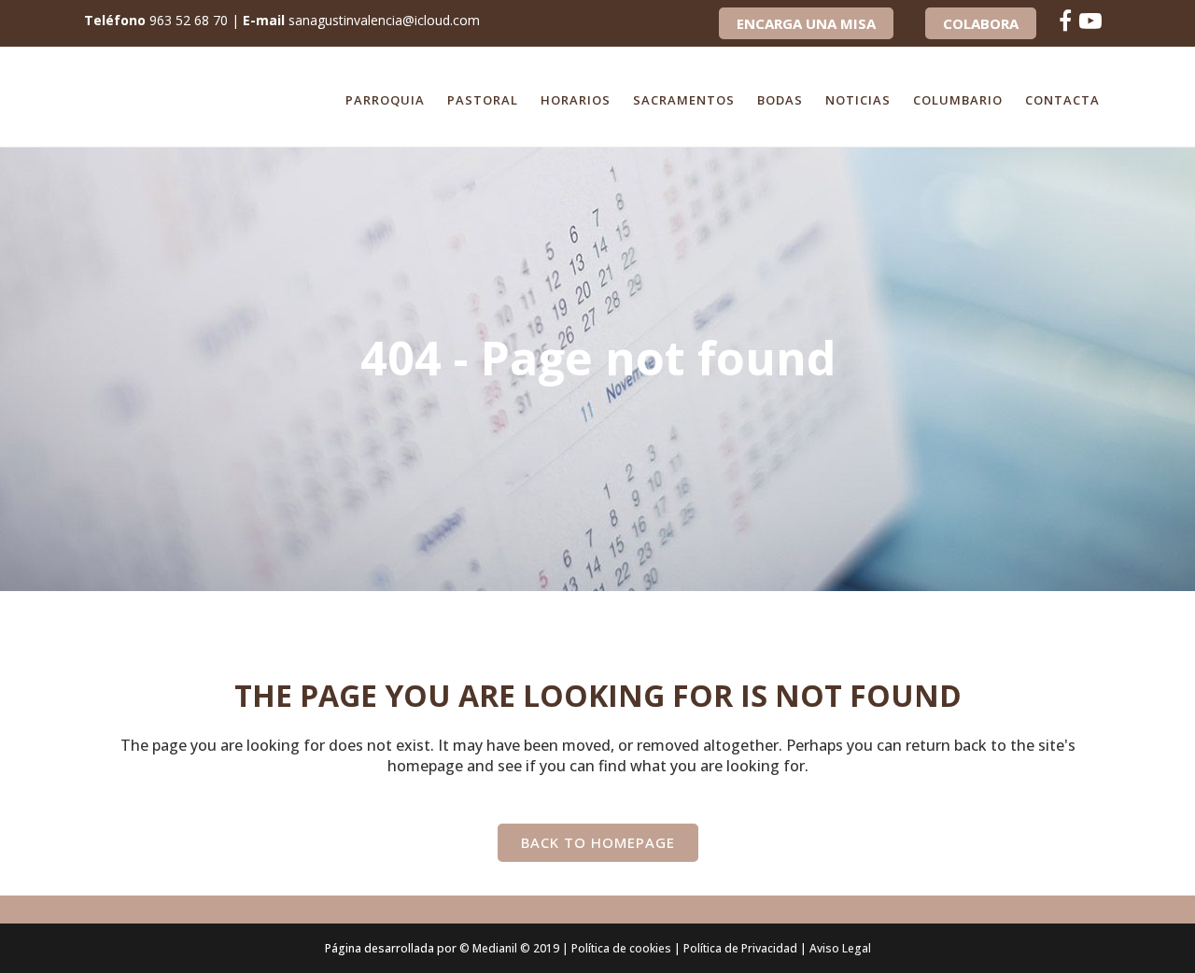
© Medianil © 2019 (509, 948)
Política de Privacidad (740, 948)
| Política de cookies (616, 948)
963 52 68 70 (188, 20)
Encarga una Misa (806, 23)
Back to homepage (598, 842)
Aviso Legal (840, 948)
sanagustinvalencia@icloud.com (384, 20)
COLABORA (981, 23)
